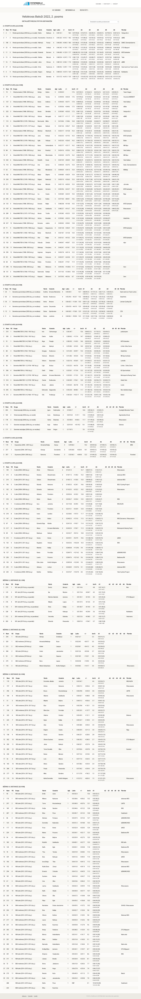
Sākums (98, 4)
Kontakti (107, 4)
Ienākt (115, 4)
